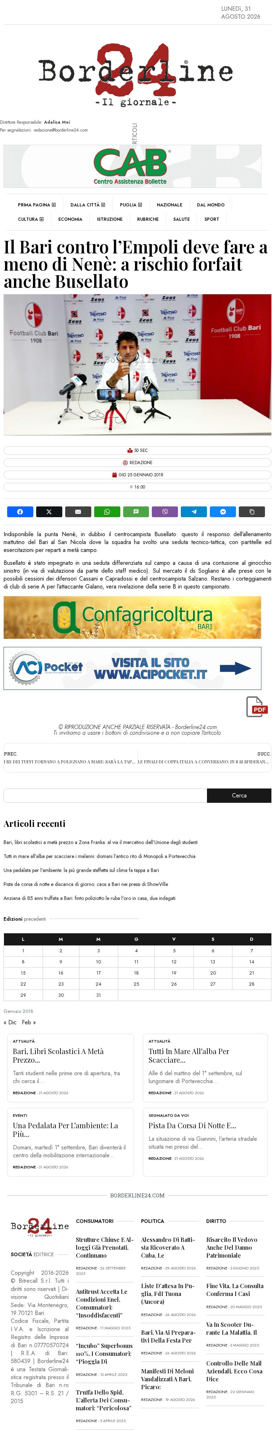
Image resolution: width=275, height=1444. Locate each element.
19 (174, 972)
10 (98, 961)
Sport (211, 219)
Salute (181, 219)
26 (174, 984)
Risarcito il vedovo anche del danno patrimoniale (231, 1247)
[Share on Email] (78, 511)
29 (23, 995)
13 (213, 961)
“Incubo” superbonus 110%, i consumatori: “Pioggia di (104, 1353)
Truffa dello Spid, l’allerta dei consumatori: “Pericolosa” (103, 1400)
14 (251, 961)
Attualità (24, 1041)
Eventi (20, 1115)
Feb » (29, 1022)
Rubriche (148, 219)
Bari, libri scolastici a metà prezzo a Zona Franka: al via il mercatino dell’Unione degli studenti (101, 842)
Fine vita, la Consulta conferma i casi (235, 1289)
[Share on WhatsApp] (107, 511)
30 (61, 995)
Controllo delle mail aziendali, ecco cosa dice (234, 1371)
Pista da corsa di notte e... (192, 1125)
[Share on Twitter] (49, 511)
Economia (70, 219)
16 (60, 972)
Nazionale (169, 205)
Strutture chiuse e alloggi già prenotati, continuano (105, 1247)
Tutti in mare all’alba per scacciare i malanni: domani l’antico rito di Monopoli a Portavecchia (100, 856)
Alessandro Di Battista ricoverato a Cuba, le (168, 1247)
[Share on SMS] (136, 511)
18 (136, 972)
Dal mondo (211, 205)
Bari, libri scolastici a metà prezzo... (58, 1055)
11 (136, 961)
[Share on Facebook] (20, 511)
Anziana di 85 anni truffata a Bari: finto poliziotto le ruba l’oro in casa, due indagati (89, 898)
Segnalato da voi (169, 1115)
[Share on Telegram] (194, 511)
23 (61, 984)
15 (23, 972)
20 (213, 972)
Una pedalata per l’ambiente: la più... (65, 1129)
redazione (24, 1093)
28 (252, 984)
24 (98, 984)
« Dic (10, 1022)
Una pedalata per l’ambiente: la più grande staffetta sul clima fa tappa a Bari (81, 870)
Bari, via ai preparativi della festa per (168, 1336)
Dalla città (85, 205)
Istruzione (109, 219)
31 (98, 995)
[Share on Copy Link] (252, 511)
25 (136, 984)
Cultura (28, 219)
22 (23, 984)
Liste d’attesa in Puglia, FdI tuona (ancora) (168, 1293)
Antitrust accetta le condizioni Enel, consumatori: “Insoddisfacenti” (101, 1303)
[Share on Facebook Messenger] (223, 511)
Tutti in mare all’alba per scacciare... (189, 1055)
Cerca (239, 795)
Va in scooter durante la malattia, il (231, 1328)
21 (251, 972)
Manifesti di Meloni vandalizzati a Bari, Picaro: (167, 1379)
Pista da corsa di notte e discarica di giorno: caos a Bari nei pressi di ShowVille (86, 884)
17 (98, 972)
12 (174, 961)
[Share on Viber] (165, 511)
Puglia (128, 205)
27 (213, 984)
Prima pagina (34, 205)
